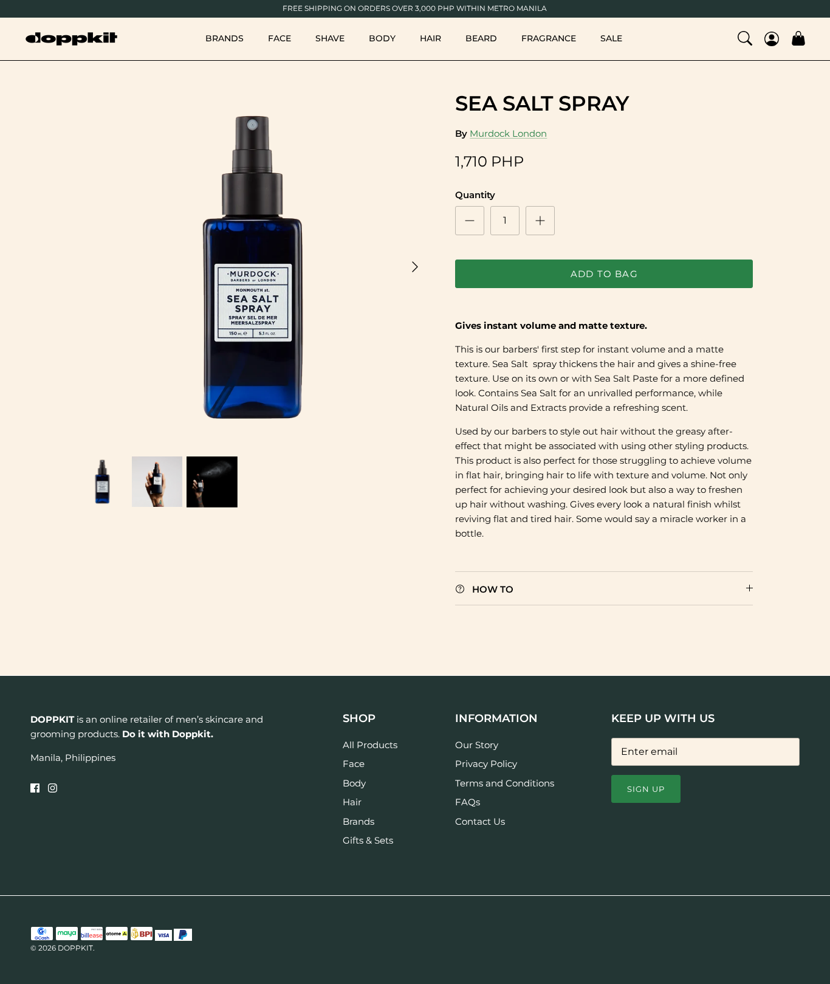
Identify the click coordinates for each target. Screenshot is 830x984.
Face (354, 763)
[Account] (771, 39)
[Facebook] (34, 788)
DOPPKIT (75, 947)
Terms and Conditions (504, 783)
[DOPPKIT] (71, 39)
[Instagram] (52, 788)
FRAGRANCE (548, 38)
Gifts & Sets (368, 840)
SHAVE (330, 38)
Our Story (476, 745)
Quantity (475, 195)
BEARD (481, 38)
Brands (358, 821)
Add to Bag (604, 274)
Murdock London (508, 133)
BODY (382, 38)
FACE (279, 38)
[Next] (415, 266)
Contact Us (480, 821)
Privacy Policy (486, 763)
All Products (370, 745)
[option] (253, 267)
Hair (352, 802)
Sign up (646, 789)
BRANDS (224, 38)
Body (354, 783)
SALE (611, 38)
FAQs (467, 802)
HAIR (430, 38)
